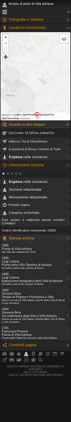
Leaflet (17, 114)
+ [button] (6, 37)
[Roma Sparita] (33, 355)
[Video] (19, 361)
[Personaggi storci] (40, 355)
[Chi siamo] (11, 355)
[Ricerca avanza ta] (40, 361)
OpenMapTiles (46, 114)
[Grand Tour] (19, 355)
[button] (6, 57)
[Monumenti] (26, 355)
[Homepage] (33, 361)
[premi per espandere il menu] (35, 12)
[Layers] (64, 38)
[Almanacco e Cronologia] (47, 355)
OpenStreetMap (10, 118)
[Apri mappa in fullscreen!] (6, 49)
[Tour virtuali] (11, 361)
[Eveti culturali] (55, 355)
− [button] (6, 43)
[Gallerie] (26, 361)
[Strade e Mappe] (62, 355)
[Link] (4, 361)
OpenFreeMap (30, 114)
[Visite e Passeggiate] (4, 355)
